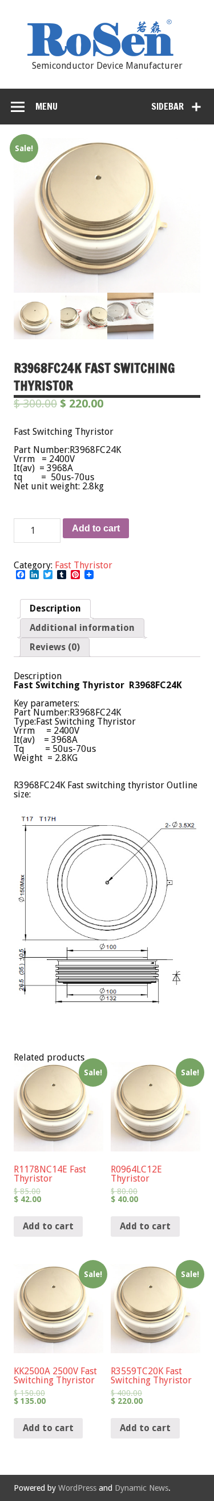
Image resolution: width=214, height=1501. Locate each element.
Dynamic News (141, 1487)
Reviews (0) (55, 647)
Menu (46, 106)
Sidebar (167, 106)
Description (55, 608)
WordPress (77, 1487)
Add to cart (96, 528)
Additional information (82, 627)
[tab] (55, 608)
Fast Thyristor (83, 565)
